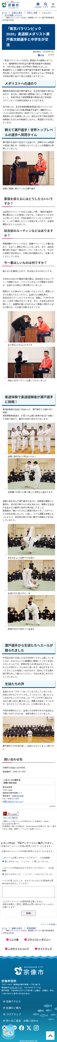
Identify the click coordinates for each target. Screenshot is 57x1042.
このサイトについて (18, 948)
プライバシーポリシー (39, 939)
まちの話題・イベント (13, 15)
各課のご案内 (13, 1007)
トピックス (46, 13)
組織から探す (17, 928)
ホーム (4, 13)
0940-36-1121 (16, 988)
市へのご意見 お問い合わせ (21, 1020)
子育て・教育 (32, 13)
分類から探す (17, 13)
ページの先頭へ (50, 924)
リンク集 (14, 939)
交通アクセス (13, 1001)
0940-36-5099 (18, 796)
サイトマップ (44, 948)
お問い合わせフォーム (12, 801)
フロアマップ (13, 1014)
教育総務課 (31, 928)
